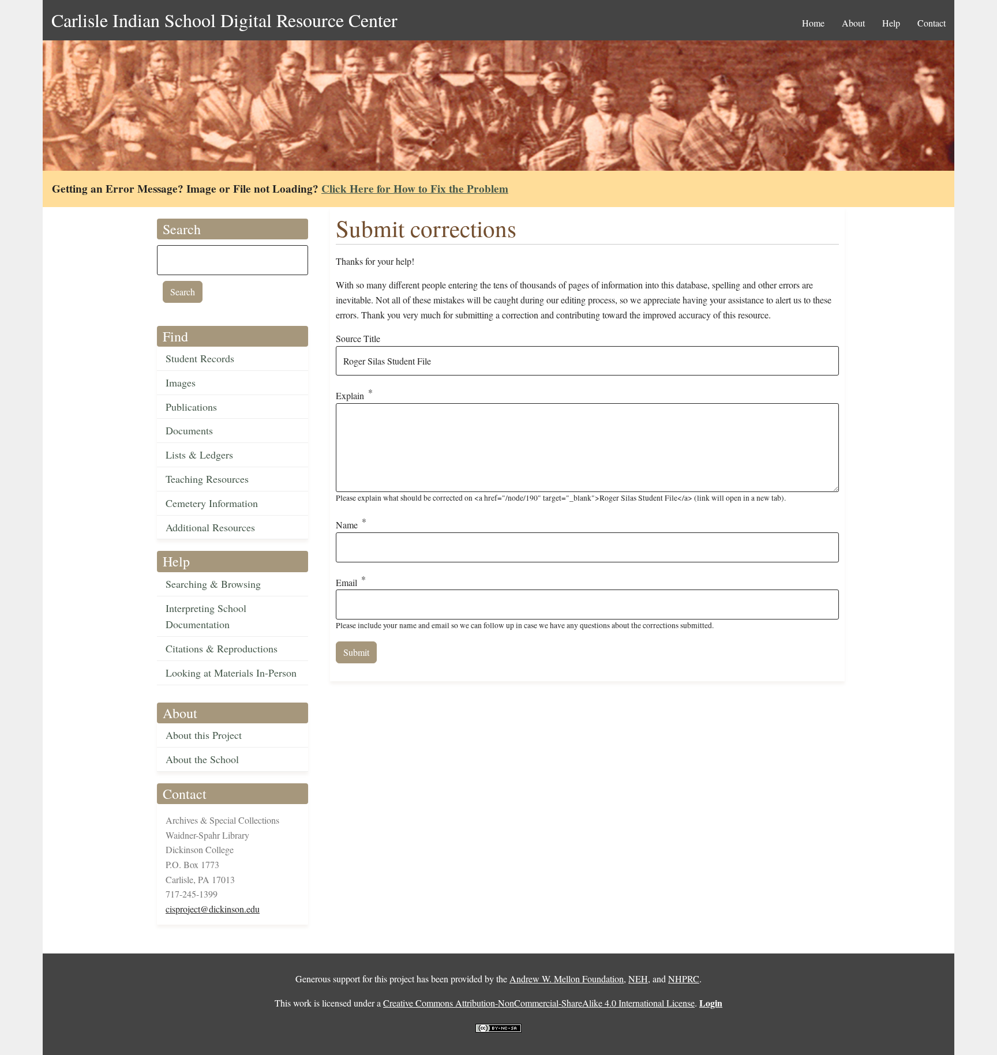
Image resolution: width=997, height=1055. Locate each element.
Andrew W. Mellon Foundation (566, 979)
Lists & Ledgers (199, 454)
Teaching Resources (207, 479)
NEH (638, 979)
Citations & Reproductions (222, 648)
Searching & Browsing (213, 584)
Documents (189, 430)
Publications (191, 407)
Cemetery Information (212, 503)
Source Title (358, 338)
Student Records (200, 358)
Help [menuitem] (891, 22)
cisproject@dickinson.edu (213, 909)
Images (181, 382)
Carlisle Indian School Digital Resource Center (224, 19)
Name (347, 525)
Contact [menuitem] (931, 22)
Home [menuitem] (813, 22)
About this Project (204, 735)
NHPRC (683, 979)
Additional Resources (210, 527)
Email (346, 582)
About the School (202, 759)
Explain (350, 396)
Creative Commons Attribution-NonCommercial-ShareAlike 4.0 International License (539, 1003)
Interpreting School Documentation (206, 616)
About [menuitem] (853, 22)
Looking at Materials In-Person (231, 672)
